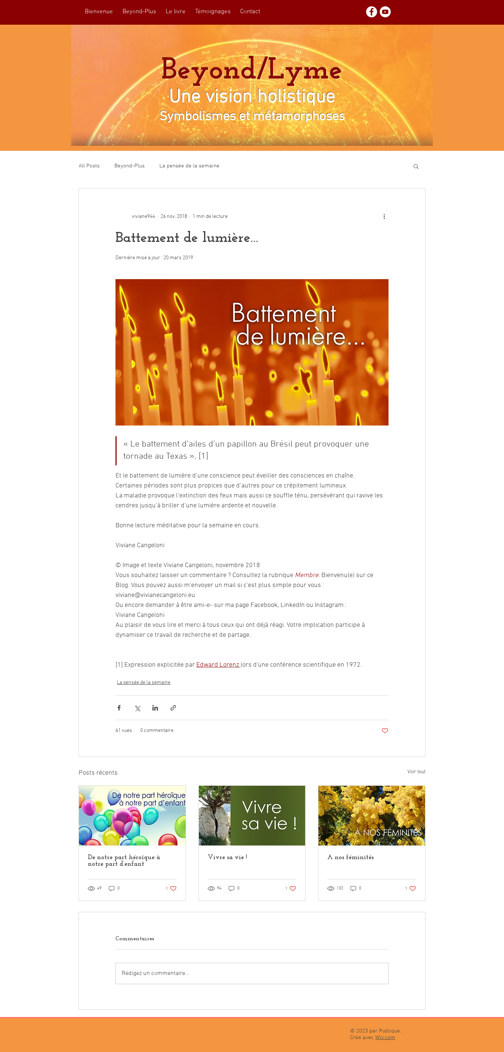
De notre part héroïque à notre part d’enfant (124, 861)
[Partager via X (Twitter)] (137, 707)
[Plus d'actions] (384, 216)
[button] (416, 166)
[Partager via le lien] (173, 707)
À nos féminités (350, 857)
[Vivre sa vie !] (252, 816)
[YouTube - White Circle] (385, 11)
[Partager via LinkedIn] (155, 707)
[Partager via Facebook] (118, 707)
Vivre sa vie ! (227, 857)
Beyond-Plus (129, 166)
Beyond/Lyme (252, 71)
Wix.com (385, 1037)
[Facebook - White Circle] (371, 11)
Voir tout (416, 772)
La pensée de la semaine (189, 166)
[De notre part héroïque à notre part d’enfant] (132, 816)
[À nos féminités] (371, 816)
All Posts (89, 166)
